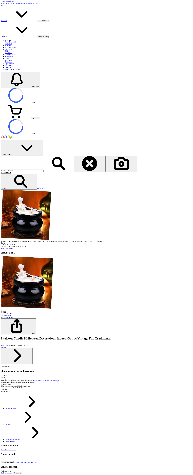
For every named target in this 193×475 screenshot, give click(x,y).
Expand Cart (35, 118)
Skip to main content (7, 2)
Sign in (8, 3)
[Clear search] (89, 164)
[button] (19, 182)
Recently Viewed (10, 42)
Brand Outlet (25, 3)
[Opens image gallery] (1, 310)
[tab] (96, 384)
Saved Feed (8, 53)
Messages (8, 65)
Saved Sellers (9, 56)
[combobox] (22, 171)
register (14, 3)
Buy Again (8, 49)
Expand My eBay (43, 36)
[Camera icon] (121, 164)
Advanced (40, 188)
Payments (8, 58)
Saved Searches (10, 54)
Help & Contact (34, 3)
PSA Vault (8, 67)
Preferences (8, 62)
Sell (2, 5)
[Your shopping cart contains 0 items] (16, 118)
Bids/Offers (8, 44)
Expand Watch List (43, 21)
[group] (96, 282)
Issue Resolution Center (12, 69)
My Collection (9, 64)
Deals (19, 3)
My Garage (8, 60)
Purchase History (10, 47)
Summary (8, 40)
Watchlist (8, 45)
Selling (7, 51)
